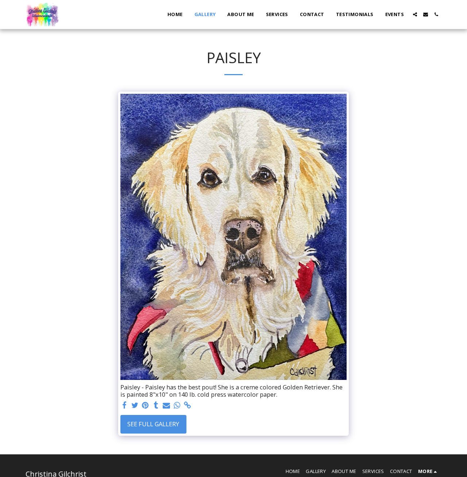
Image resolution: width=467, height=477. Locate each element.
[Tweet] (135, 405)
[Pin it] (145, 405)
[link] (188, 405)
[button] (415, 14)
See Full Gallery (153, 424)
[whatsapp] (177, 405)
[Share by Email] (166, 405)
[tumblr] (156, 405)
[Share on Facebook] (124, 405)
